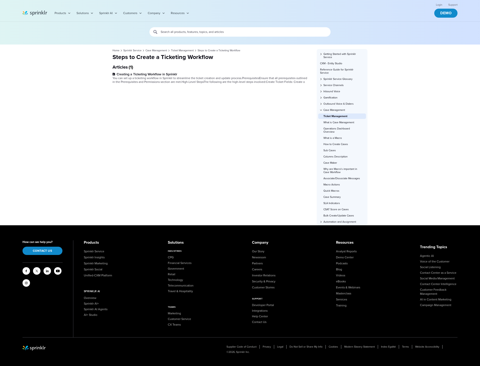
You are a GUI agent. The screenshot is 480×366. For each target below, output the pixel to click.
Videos (340, 275)
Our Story (258, 251)
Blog (339, 269)
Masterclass (343, 293)
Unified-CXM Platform (98, 275)
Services (341, 299)
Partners (257, 263)
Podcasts (342, 263)
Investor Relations (263, 275)
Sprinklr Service (94, 251)
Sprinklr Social (93, 269)
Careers (257, 269)
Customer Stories (263, 287)
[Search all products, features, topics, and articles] (155, 31)
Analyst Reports (346, 251)
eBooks (341, 281)
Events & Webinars (348, 287)
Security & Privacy (263, 281)
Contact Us (42, 251)
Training (341, 305)
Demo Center (345, 257)
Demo (446, 13)
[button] (343, 55)
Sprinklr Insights (94, 257)
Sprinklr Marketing (96, 263)
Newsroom (259, 257)
